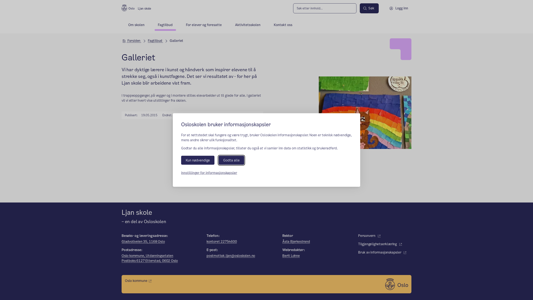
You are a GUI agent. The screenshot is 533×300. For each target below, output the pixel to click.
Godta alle (231, 160)
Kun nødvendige (198, 160)
